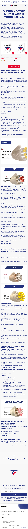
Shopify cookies (5, 518)
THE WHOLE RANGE (13, 66)
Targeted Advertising (6, 522)
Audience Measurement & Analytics (8, 521)
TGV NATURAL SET (18, 57)
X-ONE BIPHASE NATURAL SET (7, 57)
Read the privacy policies (5, 514)
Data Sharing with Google (6, 520)
